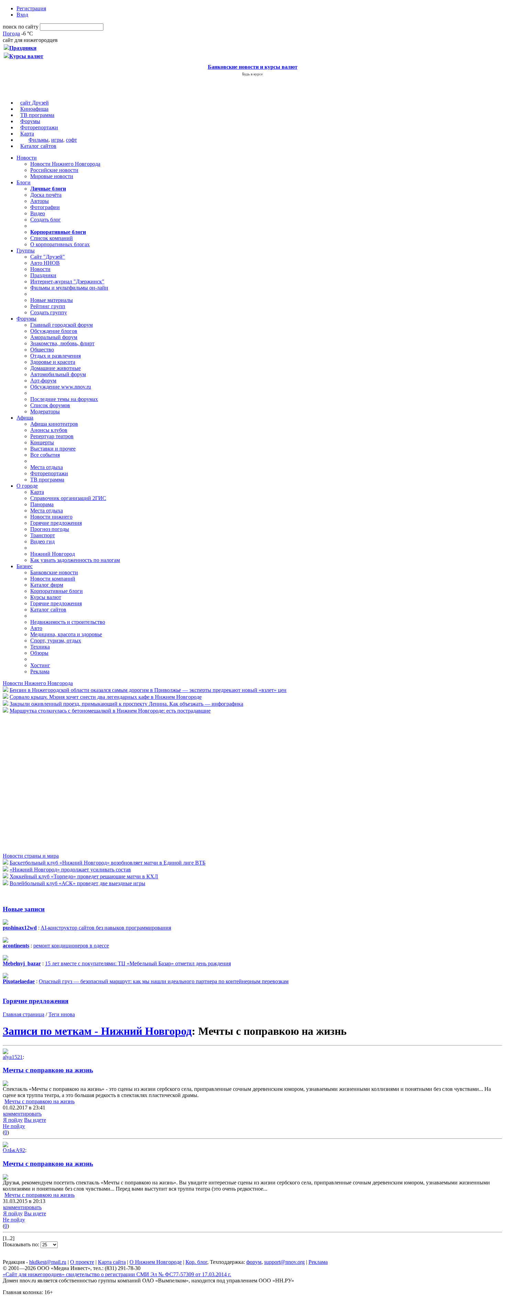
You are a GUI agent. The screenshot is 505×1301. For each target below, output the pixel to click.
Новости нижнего (51, 517)
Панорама (42, 504)
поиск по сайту (20, 27)
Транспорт (42, 535)
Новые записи (24, 909)
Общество (42, 350)
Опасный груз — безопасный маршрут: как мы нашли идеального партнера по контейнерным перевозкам (164, 981)
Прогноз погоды (49, 529)
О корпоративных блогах (60, 244)
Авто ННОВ (45, 263)
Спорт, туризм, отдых (55, 640)
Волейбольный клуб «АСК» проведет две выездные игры (77, 883)
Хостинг (40, 665)
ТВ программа (37, 115)
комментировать (22, 1114)
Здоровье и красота (52, 362)
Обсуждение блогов (53, 331)
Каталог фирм (46, 585)
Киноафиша (34, 109)
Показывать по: (22, 1244)
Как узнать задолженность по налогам (75, 560)
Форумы (30, 121)
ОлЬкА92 (14, 1150)
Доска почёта (45, 195)
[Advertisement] (44, 783)
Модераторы (45, 411)
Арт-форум (43, 380)
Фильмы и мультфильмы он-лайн (69, 288)
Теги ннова (61, 1014)
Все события (45, 455)
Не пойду (14, 1126)
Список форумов (50, 405)
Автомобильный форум (58, 374)
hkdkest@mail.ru (47, 1262)
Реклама (39, 671)
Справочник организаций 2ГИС (68, 498)
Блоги (23, 182)
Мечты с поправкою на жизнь (48, 1070)
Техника (40, 647)
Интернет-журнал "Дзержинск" (67, 281)
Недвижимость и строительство (67, 622)
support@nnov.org (284, 1262)
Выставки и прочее (53, 449)
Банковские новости (54, 572)
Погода (11, 33)
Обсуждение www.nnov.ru (60, 387)
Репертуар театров (52, 436)
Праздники (43, 275)
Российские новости (54, 170)
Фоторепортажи (39, 127)
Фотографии (45, 207)
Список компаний (51, 238)
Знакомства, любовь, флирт (62, 343)
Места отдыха (46, 467)
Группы (25, 250)
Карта (27, 134)
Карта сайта (112, 1262)
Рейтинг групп (47, 306)
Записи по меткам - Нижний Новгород (97, 1031)
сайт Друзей (34, 103)
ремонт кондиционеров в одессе (71, 945)
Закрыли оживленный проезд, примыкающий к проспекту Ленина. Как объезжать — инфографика (126, 704)
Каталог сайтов (38, 146)
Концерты (42, 442)
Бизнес (24, 566)
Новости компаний (52, 579)
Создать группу (48, 312)
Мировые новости (51, 176)
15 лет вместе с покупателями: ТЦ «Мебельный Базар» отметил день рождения (138, 963)
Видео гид (42, 541)
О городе (27, 486)
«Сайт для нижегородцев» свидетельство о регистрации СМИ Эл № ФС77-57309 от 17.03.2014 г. (117, 1274)
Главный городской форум (61, 325)
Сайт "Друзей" (47, 257)
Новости (26, 158)
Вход (22, 15)
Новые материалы (51, 300)
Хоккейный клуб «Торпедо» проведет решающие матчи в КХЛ (84, 876)
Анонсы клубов (48, 430)
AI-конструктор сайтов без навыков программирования (106, 928)
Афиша (24, 418)
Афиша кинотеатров (54, 424)
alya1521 (13, 1057)
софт (71, 140)
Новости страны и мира (31, 856)
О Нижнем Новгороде (156, 1262)
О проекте (82, 1262)
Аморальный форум (53, 337)
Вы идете (35, 1120)
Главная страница (23, 1014)
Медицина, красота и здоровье (66, 634)
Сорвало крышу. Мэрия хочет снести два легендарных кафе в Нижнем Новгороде (106, 697)
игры (57, 140)
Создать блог (45, 220)
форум (253, 1262)
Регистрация (31, 8)
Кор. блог (196, 1262)
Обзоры (39, 653)
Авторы (39, 201)
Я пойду (13, 1120)
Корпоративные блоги (56, 591)
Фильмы (38, 140)
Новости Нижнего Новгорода (65, 164)
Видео (37, 213)
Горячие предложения (56, 523)
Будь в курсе (252, 74)
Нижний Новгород (52, 554)
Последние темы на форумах (64, 399)
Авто (36, 628)
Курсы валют (45, 597)
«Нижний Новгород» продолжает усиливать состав (70, 869)
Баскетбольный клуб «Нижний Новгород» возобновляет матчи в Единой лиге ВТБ (107, 863)
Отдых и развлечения (55, 356)
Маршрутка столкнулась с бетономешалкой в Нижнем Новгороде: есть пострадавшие (110, 711)
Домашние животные (55, 368)
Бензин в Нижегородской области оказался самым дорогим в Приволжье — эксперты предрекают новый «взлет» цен (148, 690)
